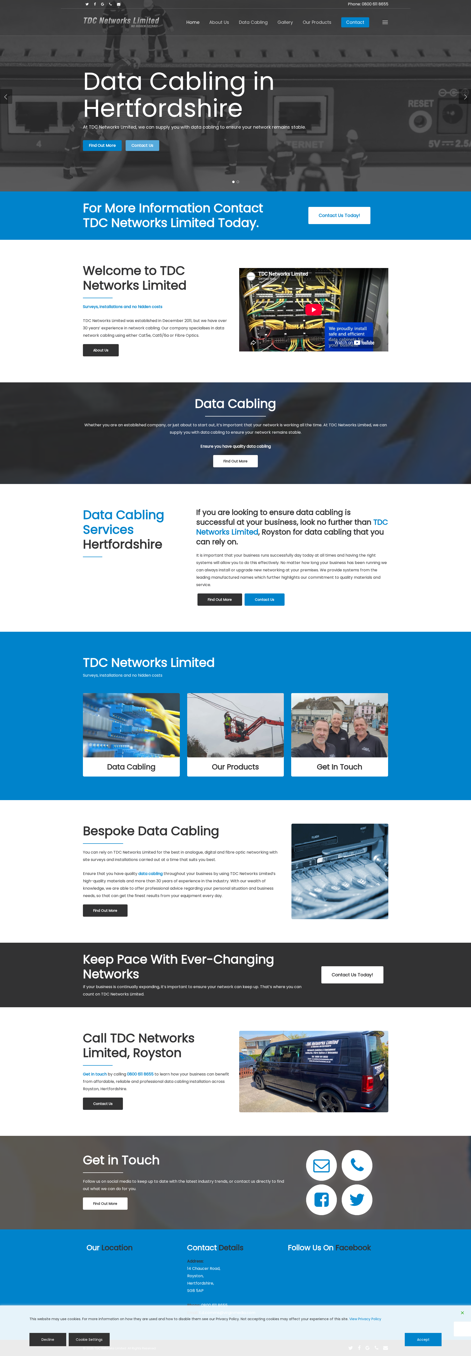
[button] (385, 22)
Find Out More (102, 145)
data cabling (150, 873)
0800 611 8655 (140, 1074)
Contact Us (142, 145)
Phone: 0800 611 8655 (368, 4)
